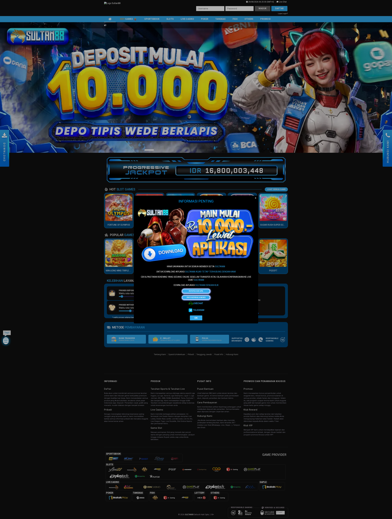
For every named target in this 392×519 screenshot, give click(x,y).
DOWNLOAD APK (196, 291)
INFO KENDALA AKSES (196, 297)
